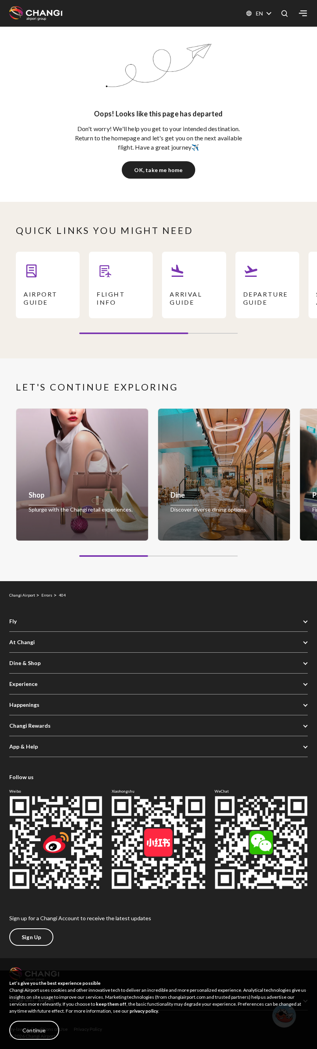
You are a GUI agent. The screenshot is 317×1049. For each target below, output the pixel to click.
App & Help (23, 746)
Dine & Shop (25, 663)
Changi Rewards (30, 725)
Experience (23, 684)
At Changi (22, 642)
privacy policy (144, 1011)
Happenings (24, 704)
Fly (13, 621)
